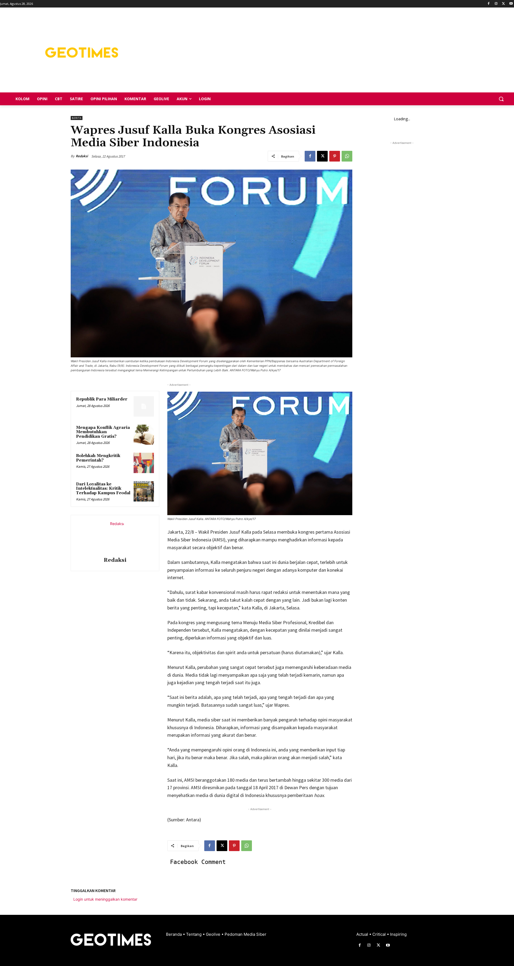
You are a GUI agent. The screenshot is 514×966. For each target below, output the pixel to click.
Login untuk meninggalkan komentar (105, 899)
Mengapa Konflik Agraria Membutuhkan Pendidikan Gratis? (103, 432)
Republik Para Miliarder (101, 399)
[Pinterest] (334, 156)
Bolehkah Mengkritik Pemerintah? (98, 458)
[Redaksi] (115, 537)
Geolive (213, 934)
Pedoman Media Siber (245, 934)
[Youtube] (511, 4)
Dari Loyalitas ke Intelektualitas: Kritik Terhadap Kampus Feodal (103, 489)
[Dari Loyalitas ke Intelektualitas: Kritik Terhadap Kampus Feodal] (144, 491)
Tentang (194, 934)
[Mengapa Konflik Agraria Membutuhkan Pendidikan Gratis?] (144, 435)
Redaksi (82, 156)
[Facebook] (489, 4)
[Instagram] (496, 4)
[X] (503, 4)
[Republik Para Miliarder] (144, 406)
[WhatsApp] (347, 156)
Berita (76, 118)
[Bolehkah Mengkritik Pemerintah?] (144, 463)
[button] (501, 98)
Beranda (174, 934)
